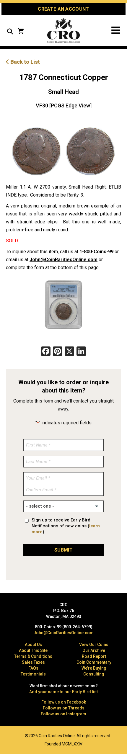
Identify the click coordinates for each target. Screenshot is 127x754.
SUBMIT (63, 550)
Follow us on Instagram (63, 714)
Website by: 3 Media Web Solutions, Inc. (9, 735)
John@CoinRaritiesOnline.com (63, 259)
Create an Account (63, 9)
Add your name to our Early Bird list (63, 691)
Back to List (24, 62)
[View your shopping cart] (20, 32)
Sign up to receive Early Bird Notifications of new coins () (66, 525)
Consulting (93, 674)
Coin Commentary (93, 662)
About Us (33, 644)
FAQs (33, 668)
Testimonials (33, 674)
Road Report (94, 656)
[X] (69, 351)
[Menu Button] (116, 30)
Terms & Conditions (33, 656)
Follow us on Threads (63, 708)
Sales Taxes (33, 662)
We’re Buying (94, 668)
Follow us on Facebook (63, 702)
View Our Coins (93, 644)
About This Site (33, 650)
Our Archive (93, 650)
